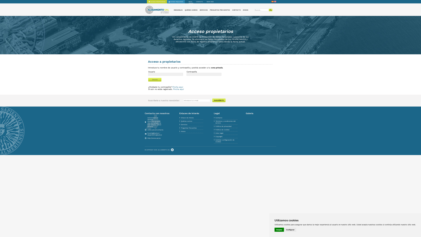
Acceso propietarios (157, 2)
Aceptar (279, 230)
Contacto (199, 2)
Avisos (191, 3)
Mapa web (210, 2)
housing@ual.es (153, 133)
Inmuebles (178, 10)
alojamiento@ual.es (154, 135)
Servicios (204, 10)
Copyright (218, 136)
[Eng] (275, 2)
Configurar (290, 230)
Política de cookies (222, 130)
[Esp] (272, 2)
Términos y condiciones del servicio (225, 122)
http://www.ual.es (154, 138)
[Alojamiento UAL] (157, 14)
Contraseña (192, 72)
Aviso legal (219, 133)
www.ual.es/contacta (155, 130)
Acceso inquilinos (176, 2)
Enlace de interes (187, 118)
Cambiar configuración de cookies (224, 141)
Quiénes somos (191, 10)
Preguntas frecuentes (220, 10)
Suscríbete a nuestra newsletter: (164, 100)
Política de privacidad (223, 126)
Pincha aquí (177, 87)
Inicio (190, 2)
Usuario (151, 72)
